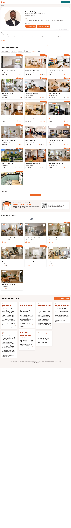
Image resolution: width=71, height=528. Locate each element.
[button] (12, 62)
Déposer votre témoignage (62, 298)
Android (60, 207)
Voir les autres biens (35, 195)
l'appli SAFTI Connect (22, 207)
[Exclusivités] (38, 51)
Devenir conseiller (65, 2)
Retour (3, 5)
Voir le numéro (31, 26)
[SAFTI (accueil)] (4, 2)
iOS (57, 207)
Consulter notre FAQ (35, 362)
